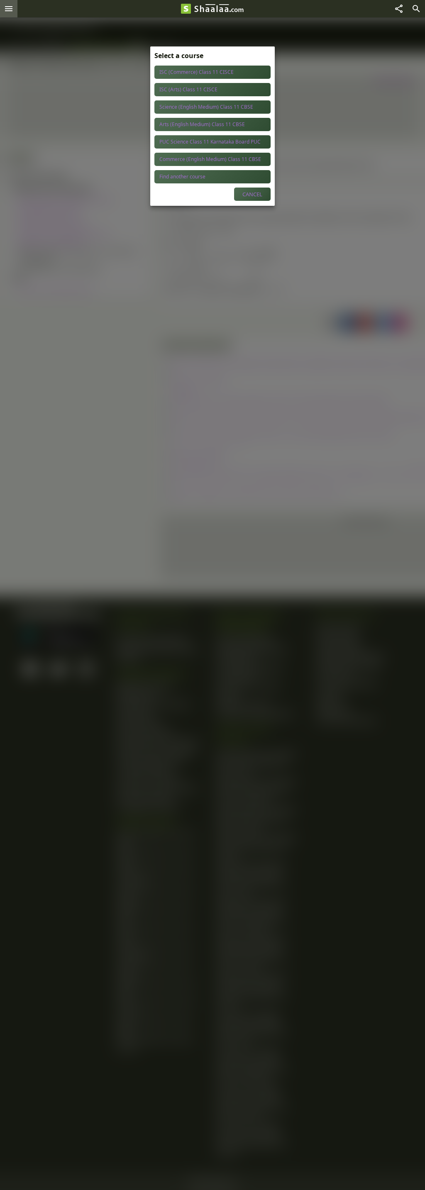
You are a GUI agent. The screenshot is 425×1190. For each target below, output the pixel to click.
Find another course (182, 176)
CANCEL (252, 194)
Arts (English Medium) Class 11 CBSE (202, 124)
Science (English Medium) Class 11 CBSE (206, 106)
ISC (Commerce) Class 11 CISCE (196, 72)
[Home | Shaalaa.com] (186, 9)
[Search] (416, 8)
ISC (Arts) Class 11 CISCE (188, 89)
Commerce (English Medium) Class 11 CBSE (210, 159)
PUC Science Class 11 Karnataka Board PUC (210, 141)
